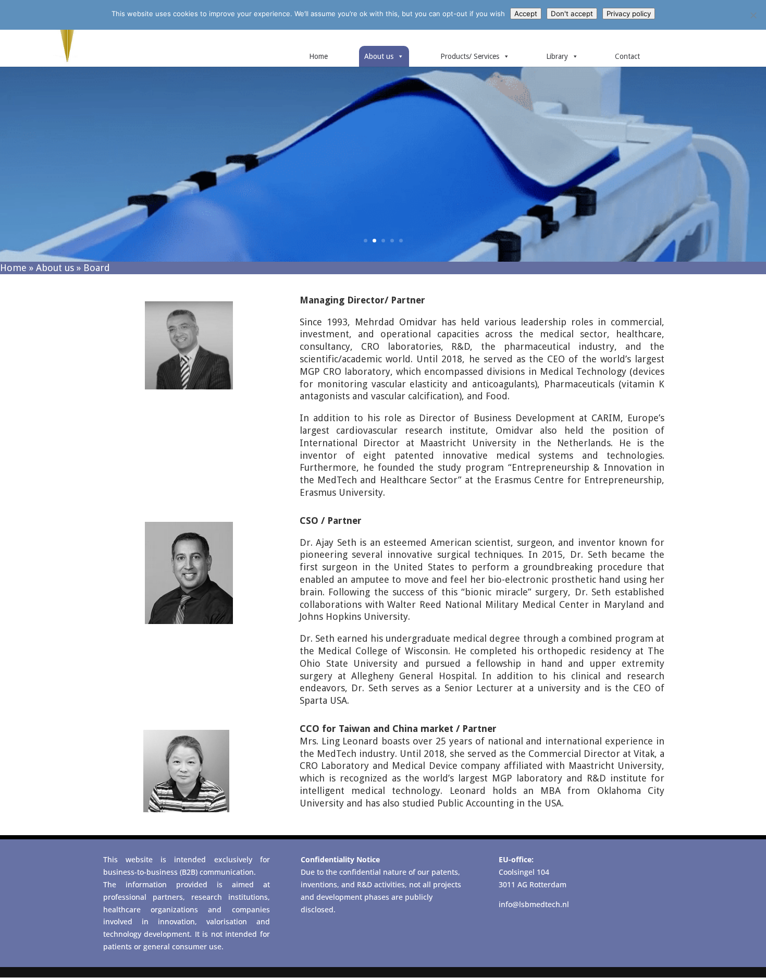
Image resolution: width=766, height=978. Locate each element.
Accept (525, 13)
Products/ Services (469, 56)
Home (318, 56)
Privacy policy (629, 13)
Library (557, 56)
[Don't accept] (753, 15)
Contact (627, 56)
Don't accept (572, 13)
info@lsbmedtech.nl (534, 904)
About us (378, 56)
